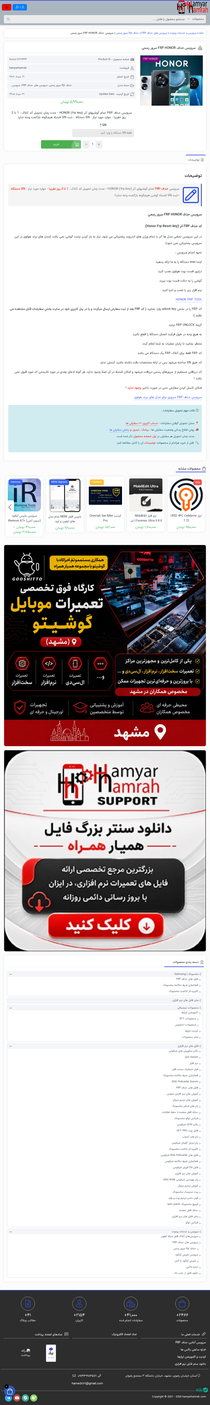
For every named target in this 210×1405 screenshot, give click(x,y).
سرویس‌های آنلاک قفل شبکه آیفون (179, 1236)
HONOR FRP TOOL (189, 299)
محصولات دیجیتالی (188, 1008)
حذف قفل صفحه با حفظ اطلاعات (180, 1112)
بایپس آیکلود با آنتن (185, 1261)
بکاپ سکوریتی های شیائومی (183, 1051)
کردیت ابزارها (191, 1031)
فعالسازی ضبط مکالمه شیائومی (181, 1161)
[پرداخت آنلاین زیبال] (51, 1353)
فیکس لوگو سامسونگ (186, 1118)
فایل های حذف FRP (187, 979)
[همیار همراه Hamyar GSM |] (192, 7)
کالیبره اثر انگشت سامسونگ (183, 991)
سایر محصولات (190, 1037)
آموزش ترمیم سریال (188, 1186)
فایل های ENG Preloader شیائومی (179, 1155)
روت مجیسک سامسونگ (185, 1192)
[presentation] (10, 507)
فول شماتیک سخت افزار (185, 1069)
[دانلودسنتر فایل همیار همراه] (105, 850)
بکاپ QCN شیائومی (187, 1125)
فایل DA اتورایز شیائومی (185, 1167)
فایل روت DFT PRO (187, 1131)
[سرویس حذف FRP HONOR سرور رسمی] (171, 80)
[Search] (8, 19)
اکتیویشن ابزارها (189, 1013)
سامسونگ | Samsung (186, 974)
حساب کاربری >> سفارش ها (142, 423)
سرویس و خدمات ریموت (183, 33)
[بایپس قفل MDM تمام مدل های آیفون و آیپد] (64, 495)
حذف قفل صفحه (188, 1210)
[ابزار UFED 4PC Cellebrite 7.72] (186, 495)
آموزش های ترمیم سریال (185, 1100)
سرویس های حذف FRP (154, 33)
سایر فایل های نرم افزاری (185, 1000)
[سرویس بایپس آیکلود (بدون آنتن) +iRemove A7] (24, 495)
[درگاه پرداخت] (22, 1353)
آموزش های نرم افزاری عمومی (182, 1094)
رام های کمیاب (190, 1137)
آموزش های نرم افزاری (186, 1174)
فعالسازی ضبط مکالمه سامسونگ (180, 985)
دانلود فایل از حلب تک (186, 1273)
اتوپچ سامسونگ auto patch (182, 1204)
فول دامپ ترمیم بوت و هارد (183, 1198)
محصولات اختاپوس (185, 1025)
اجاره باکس (192, 1267)
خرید (56, 144)
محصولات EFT (188, 1019)
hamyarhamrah (18, 68)
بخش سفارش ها (119, 430)
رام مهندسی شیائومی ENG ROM (180, 1180)
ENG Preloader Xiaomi (185, 1082)
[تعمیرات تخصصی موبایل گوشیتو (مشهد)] (105, 645)
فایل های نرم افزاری (188, 1046)
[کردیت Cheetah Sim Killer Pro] (105, 495)
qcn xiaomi (191, 1057)
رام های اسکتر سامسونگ (185, 1106)
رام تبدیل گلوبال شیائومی (184, 1143)
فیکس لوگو (192, 1223)
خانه (201, 33)
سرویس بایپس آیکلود (186, 1255)
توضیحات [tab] (194, 160)
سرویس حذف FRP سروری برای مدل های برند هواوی (168, 397)
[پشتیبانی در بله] (202, 1390)
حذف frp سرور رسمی (127, 33)
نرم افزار (194, 1063)
